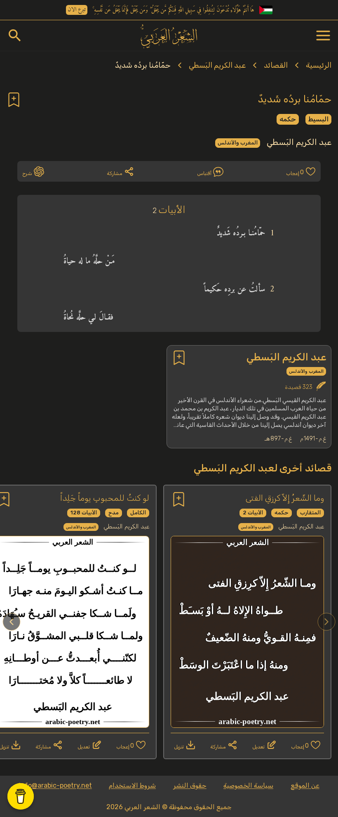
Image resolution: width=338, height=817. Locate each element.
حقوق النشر (190, 785)
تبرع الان (77, 10)
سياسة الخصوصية (248, 785)
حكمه (287, 119)
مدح (113, 512)
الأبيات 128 (83, 512)
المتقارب (310, 512)
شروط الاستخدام (132, 785)
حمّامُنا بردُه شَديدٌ (143, 65)
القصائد (276, 65)
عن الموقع (305, 785)
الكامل (138, 512)
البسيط (318, 119)
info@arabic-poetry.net (55, 785)
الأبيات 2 (253, 512)
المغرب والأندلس (238, 143)
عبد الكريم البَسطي (217, 65)
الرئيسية (318, 65)
